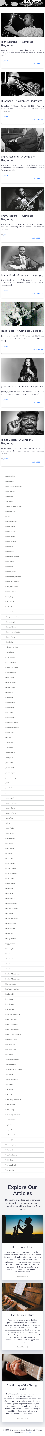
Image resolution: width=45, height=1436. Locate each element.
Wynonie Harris (10, 1165)
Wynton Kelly (10, 1170)
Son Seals (8, 1095)
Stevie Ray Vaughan (12, 1115)
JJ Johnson (9, 783)
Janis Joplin (9, 758)
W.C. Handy (9, 1150)
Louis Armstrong (11, 873)
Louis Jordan (9, 878)
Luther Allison (10, 883)
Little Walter (10, 863)
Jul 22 (5, 235)
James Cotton (10, 753)
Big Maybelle (9, 551)
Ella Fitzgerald (10, 682)
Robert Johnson (10, 1019)
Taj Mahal (8, 1125)
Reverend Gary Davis (12, 1014)
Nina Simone (9, 954)
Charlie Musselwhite (12, 632)
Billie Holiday (9, 562)
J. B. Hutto (9, 743)
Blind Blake (9, 567)
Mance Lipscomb (11, 903)
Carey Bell (9, 612)
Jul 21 (5, 290)
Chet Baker (9, 642)
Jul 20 (5, 346)
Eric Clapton (9, 692)
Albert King (9, 481)
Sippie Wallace (10, 1064)
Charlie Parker (10, 637)
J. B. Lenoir (9, 748)
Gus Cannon (9, 712)
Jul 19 (5, 399)
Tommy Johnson (11, 1140)
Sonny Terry (9, 1110)
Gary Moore (9, 707)
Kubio (28, 1432)
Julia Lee (8, 823)
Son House (9, 1090)
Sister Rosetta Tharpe (13, 1069)
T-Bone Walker (10, 1120)
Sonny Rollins (10, 1105)
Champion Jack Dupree (13, 617)
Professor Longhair (12, 989)
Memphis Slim (10, 929)
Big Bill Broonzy (10, 531)
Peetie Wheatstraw (12, 979)
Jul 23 (5, 175)
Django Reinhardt (11, 667)
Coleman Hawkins (11, 647)
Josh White (9, 818)
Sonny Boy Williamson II (13, 1100)
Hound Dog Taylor (11, 722)
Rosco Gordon (10, 1044)
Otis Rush (8, 964)
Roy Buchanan (10, 1049)
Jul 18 (5, 458)
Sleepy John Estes (11, 1079)
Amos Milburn (10, 491)
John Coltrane (10, 788)
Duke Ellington (10, 672)
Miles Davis (9, 934)
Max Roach (9, 914)
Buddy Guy (9, 597)
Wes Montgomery (11, 1155)
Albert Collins (10, 476)
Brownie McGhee (11, 592)
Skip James (9, 1074)
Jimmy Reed (9, 768)
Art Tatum (9, 501)
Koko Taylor (9, 848)
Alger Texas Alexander (13, 486)
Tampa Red (9, 1130)
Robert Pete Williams (13, 1034)
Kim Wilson (9, 843)
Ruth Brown (9, 1054)
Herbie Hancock (10, 717)
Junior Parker (10, 828)
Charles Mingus (10, 627)
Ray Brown (9, 999)
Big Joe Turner (10, 536)
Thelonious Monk (11, 1135)
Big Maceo (9, 546)
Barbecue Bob (10, 511)
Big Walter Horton (12, 557)
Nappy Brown (10, 944)
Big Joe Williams (11, 541)
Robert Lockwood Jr (12, 1024)
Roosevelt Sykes (11, 1039)
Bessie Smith (10, 526)
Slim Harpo (9, 1085)
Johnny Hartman (11, 803)
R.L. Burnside (9, 994)
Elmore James (10, 687)
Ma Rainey (9, 888)
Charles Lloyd (10, 622)
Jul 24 (5, 116)
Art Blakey (9, 496)
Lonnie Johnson (10, 868)
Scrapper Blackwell (12, 1059)
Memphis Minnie (10, 924)
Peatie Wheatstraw (12, 974)
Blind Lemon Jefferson (13, 577)
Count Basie (9, 652)
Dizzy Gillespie (10, 662)
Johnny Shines (10, 808)
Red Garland (9, 1009)
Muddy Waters (10, 939)
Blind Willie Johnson (12, 582)
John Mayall (9, 798)
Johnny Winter (10, 813)
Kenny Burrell (10, 838)
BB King (8, 516)
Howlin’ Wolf (9, 733)
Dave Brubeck (10, 657)
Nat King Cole (10, 949)
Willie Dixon (9, 1160)
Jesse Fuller (9, 763)
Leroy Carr (9, 858)
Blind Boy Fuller (10, 572)
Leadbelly (8, 853)
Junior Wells (9, 833)
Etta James (9, 697)
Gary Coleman (10, 702)
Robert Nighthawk (12, 1029)
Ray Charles (9, 1004)
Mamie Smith (10, 898)
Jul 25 (5, 60)
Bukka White (10, 602)
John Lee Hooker (11, 793)
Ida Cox (8, 738)
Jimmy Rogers (10, 773)
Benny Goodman (11, 521)
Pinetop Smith (10, 984)
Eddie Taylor (9, 677)
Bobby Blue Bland (11, 587)
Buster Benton (10, 607)
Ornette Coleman (11, 959)
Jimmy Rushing (10, 778)
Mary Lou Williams (11, 909)
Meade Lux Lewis (11, 919)
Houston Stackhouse (12, 727)
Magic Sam (9, 893)
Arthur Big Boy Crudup (13, 506)
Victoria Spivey (10, 1145)
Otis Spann (9, 969)
